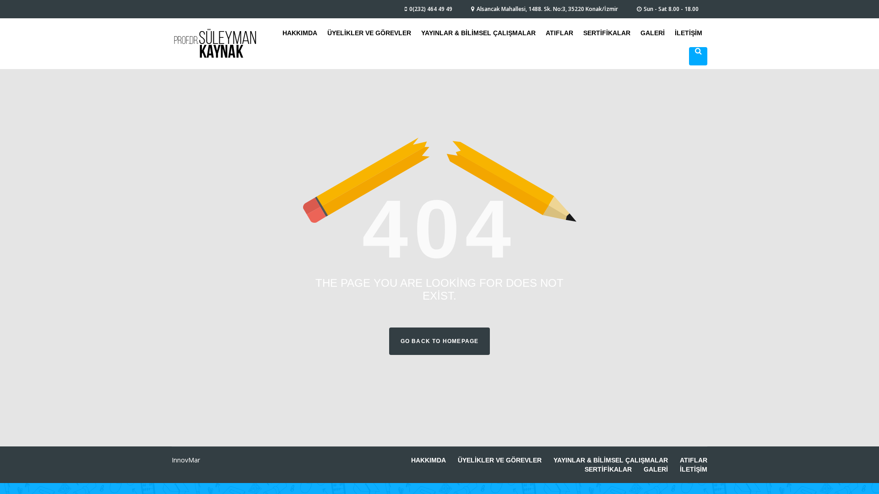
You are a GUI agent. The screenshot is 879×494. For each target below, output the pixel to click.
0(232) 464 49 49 (430, 9)
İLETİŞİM (688, 33)
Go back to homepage (440, 341)
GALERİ (652, 33)
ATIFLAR (559, 33)
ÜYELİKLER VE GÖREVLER (369, 33)
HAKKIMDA (299, 33)
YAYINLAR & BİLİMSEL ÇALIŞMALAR (478, 33)
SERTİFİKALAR (606, 33)
